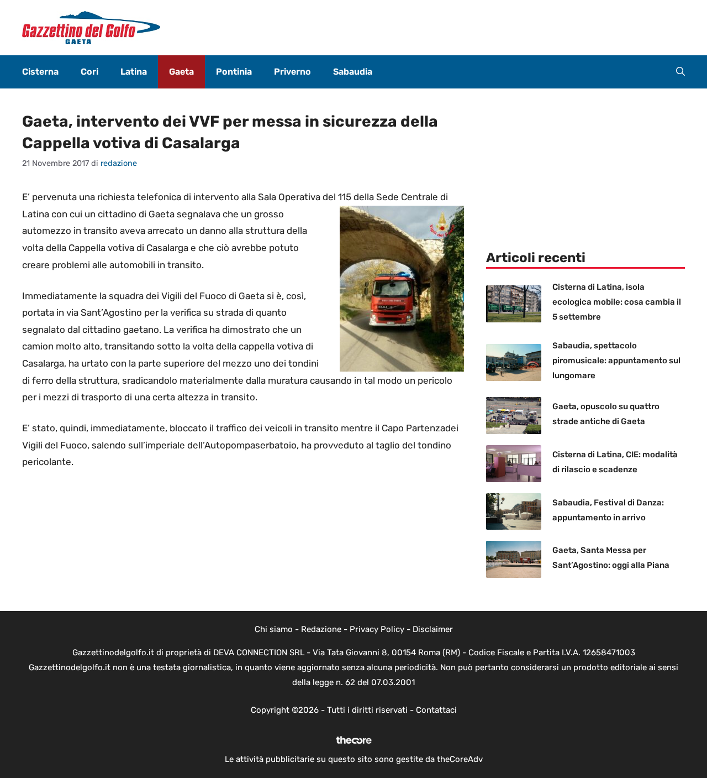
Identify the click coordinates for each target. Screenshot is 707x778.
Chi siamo (274, 629)
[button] (680, 71)
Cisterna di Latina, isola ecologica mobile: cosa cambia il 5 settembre (616, 302)
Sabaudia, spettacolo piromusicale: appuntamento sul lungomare (616, 360)
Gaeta (181, 71)
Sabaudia (352, 71)
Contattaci (436, 710)
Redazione (321, 629)
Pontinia (234, 71)
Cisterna (40, 71)
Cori (89, 71)
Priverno (292, 71)
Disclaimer (433, 629)
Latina (133, 71)
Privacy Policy (377, 629)
